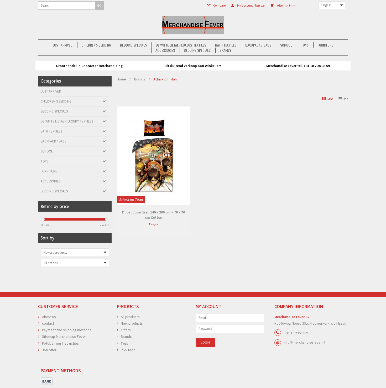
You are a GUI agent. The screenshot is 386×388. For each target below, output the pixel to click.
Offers (126, 330)
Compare (219, 5)
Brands (225, 50)
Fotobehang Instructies (60, 343)
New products (132, 323)
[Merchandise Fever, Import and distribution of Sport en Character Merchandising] (193, 25)
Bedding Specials (133, 45)
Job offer (49, 350)
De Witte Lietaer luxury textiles (181, 45)
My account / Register (251, 5)
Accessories (165, 50)
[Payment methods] (47, 381)
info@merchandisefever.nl (304, 342)
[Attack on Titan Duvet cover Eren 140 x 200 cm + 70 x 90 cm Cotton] (153, 155)
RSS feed (128, 350)
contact (48, 323)
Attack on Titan (165, 79)
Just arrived (62, 45)
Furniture (325, 45)
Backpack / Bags (258, 45)
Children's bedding (96, 45)
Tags (124, 343)
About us (49, 316)
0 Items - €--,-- (286, 5)
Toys (305, 45)
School (286, 45)
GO (99, 5)
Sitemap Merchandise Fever (64, 336)
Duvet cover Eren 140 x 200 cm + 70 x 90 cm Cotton (153, 215)
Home (121, 79)
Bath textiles (225, 45)
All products (130, 316)
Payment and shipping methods (66, 330)
